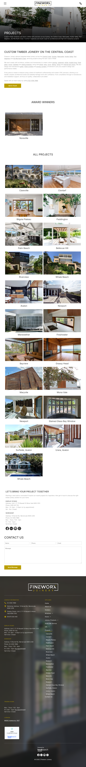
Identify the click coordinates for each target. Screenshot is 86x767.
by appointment (20, 648)
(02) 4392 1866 (33, 80)
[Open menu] (5, 3)
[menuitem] (57, 603)
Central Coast (46, 56)
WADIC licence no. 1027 (12, 720)
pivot (49, 64)
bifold (66, 62)
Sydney (54, 56)
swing (58, 64)
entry (45, 64)
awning (54, 62)
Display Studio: (12, 611)
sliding (54, 64)
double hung (73, 62)
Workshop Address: (13, 606)
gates (21, 66)
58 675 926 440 (12, 617)
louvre (10, 64)
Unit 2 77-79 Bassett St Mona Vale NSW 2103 (26, 503)
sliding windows (27, 64)
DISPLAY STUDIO (9, 625)
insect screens (28, 66)
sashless (15, 64)
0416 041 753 (14, 505)
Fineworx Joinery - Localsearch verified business (12, 733)
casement (61, 62)
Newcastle (60, 56)
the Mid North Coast (19, 58)
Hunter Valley (69, 56)
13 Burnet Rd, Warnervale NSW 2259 (23, 516)
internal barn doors (69, 64)
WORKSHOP (7, 639)
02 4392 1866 (14, 518)
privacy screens (41, 66)
